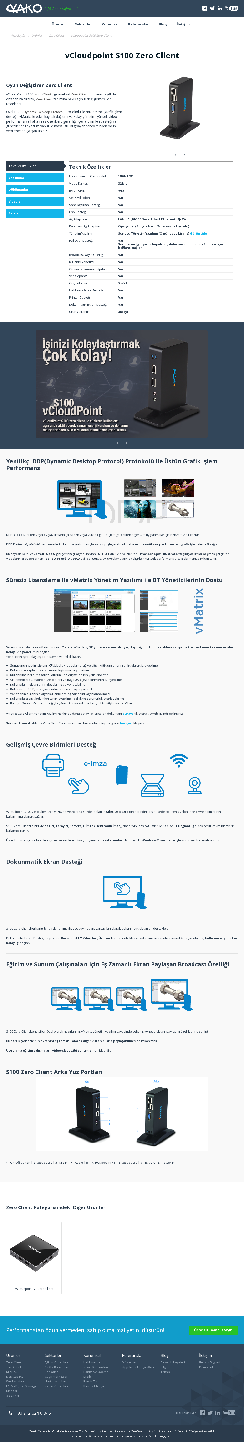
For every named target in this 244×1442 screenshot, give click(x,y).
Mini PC (11, 1372)
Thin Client (13, 1367)
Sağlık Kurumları (56, 1367)
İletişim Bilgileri (209, 1362)
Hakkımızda (91, 1362)
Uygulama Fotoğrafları (138, 1367)
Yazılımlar (16, 178)
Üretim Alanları (55, 1381)
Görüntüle (198, 233)
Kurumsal (110, 24)
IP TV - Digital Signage (21, 1386)
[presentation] (176, 153)
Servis (13, 213)
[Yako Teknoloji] (24, 9)
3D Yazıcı (12, 1395)
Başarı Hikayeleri (173, 1362)
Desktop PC (14, 1376)
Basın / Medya (93, 1386)
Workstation (15, 1381)
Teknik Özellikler (22, 166)
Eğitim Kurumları (56, 1362)
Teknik (165, 1372)
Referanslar (138, 24)
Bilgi (163, 1367)
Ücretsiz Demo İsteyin (213, 1330)
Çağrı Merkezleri (56, 1376)
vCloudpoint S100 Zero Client (91, 35)
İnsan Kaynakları (95, 1367)
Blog (163, 24)
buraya (128, 713)
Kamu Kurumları (56, 1386)
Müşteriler (129, 1362)
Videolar (15, 201)
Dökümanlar (18, 189)
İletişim (183, 24)
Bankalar (51, 1372)
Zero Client (56, 35)
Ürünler (58, 24)
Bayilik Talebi (92, 1381)
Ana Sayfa (18, 35)
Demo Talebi (208, 1367)
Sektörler (83, 24)
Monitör (11, 1391)
